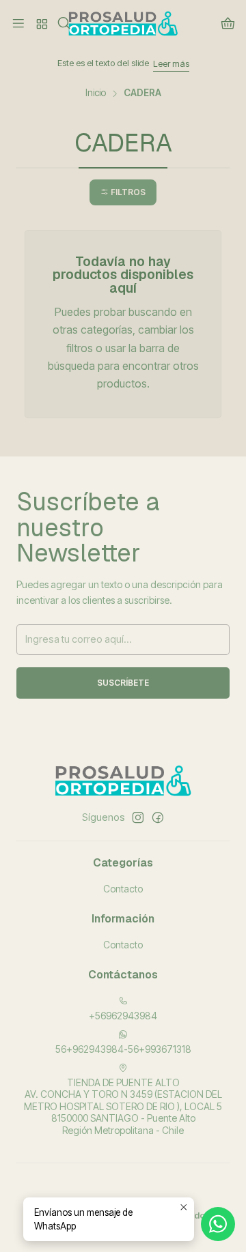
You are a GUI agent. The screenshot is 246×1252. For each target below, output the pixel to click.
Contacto (123, 888)
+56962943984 (123, 1015)
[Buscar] (64, 23)
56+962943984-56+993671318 (123, 1049)
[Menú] (18, 23)
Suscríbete (123, 683)
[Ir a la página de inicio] (122, 24)
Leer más (157, 64)
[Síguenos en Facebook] (158, 817)
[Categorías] (41, 23)
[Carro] (227, 24)
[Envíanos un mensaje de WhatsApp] (218, 1224)
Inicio (95, 93)
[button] (123, 192)
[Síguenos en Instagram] (138, 817)
